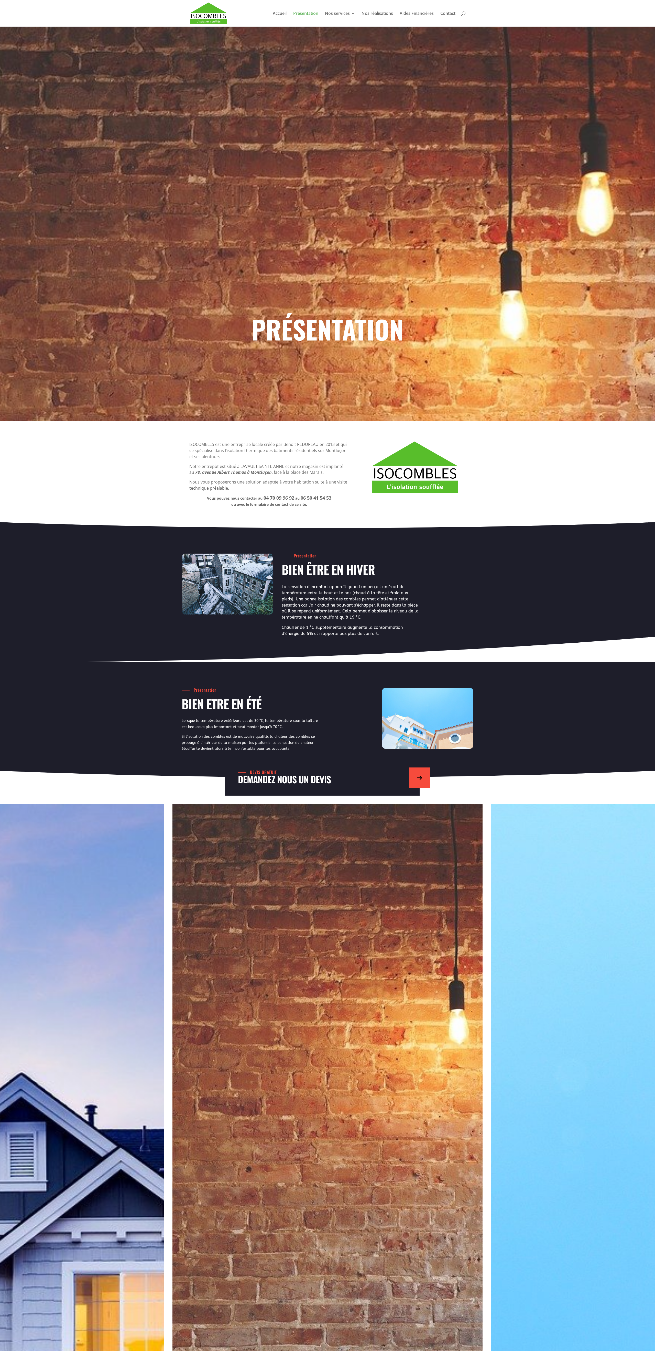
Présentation (305, 14)
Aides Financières (417, 14)
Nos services (337, 14)
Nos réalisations (377, 14)
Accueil (280, 14)
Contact (447, 14)
